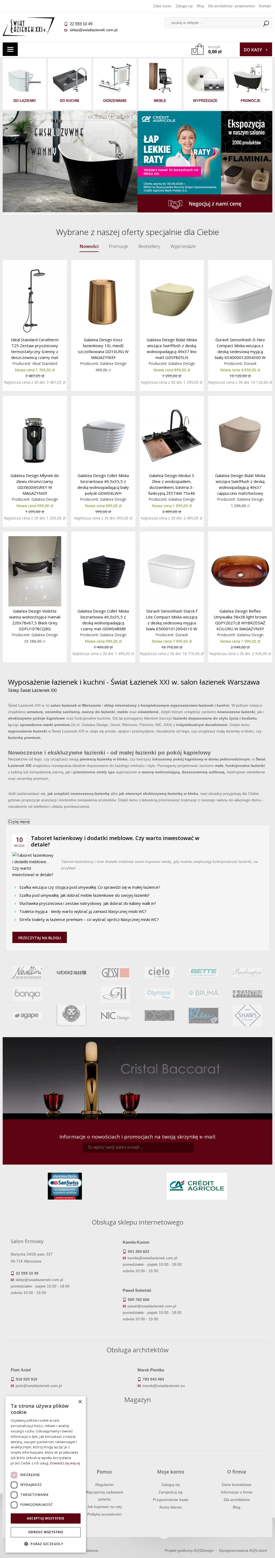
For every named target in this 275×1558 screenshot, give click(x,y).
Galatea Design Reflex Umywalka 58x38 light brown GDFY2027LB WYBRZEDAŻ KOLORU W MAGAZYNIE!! (240, 619)
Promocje (118, 246)
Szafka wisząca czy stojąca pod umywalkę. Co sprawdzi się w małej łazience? (89, 887)
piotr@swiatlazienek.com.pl (39, 1385)
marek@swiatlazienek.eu (163, 1385)
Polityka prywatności (104, 1514)
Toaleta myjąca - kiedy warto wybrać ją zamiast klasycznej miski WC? (83, 911)
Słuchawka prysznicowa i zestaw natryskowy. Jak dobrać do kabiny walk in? (87, 903)
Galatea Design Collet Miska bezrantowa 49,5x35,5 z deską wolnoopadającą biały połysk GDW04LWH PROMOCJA (103, 484)
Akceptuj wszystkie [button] (45, 1518)
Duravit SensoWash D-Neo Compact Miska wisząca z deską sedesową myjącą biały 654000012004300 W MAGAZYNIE (240, 348)
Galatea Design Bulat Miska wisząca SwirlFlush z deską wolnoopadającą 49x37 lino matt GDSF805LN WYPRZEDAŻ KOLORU (172, 348)
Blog (200, 6)
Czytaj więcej (19, 822)
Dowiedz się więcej (65, 1463)
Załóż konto (162, 6)
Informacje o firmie (236, 1492)
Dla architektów (237, 1499)
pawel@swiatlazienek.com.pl (152, 1306)
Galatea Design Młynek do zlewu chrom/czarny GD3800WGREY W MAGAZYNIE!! (34, 484)
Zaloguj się (184, 6)
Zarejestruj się (170, 1492)
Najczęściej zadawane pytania (104, 1495)
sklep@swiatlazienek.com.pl (93, 30)
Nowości (89, 246)
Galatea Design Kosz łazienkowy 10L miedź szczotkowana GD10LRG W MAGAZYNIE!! (103, 348)
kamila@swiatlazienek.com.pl (152, 1258)
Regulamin (104, 1484)
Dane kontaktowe (236, 1484)
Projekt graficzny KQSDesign (189, 1550)
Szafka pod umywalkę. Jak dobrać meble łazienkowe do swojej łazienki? (84, 895)
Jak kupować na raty (104, 1506)
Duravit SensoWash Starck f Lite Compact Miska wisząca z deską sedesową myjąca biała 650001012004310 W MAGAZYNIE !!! (171, 619)
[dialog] (45, 1474)
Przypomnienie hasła (170, 1499)
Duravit (250, 363)
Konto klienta (171, 1507)
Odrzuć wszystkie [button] (45, 1532)
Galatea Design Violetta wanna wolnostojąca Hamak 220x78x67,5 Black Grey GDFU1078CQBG (34, 619)
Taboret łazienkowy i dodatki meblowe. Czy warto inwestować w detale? (115, 841)
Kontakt (265, 6)
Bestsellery (149, 246)
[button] (46, 1544)
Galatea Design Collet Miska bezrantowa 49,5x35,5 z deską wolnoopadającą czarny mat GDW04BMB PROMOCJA (103, 619)
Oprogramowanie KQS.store (243, 1550)
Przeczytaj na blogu (39, 937)
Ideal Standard (44, 363)
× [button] (80, 1402)
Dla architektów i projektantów (231, 6)
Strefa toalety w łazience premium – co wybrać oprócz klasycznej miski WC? (89, 919)
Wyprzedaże (183, 246)
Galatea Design (113, 363)
